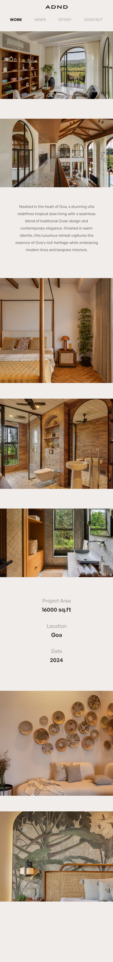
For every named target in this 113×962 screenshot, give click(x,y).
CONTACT (93, 19)
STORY (65, 19)
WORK (16, 19)
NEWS (40, 19)
